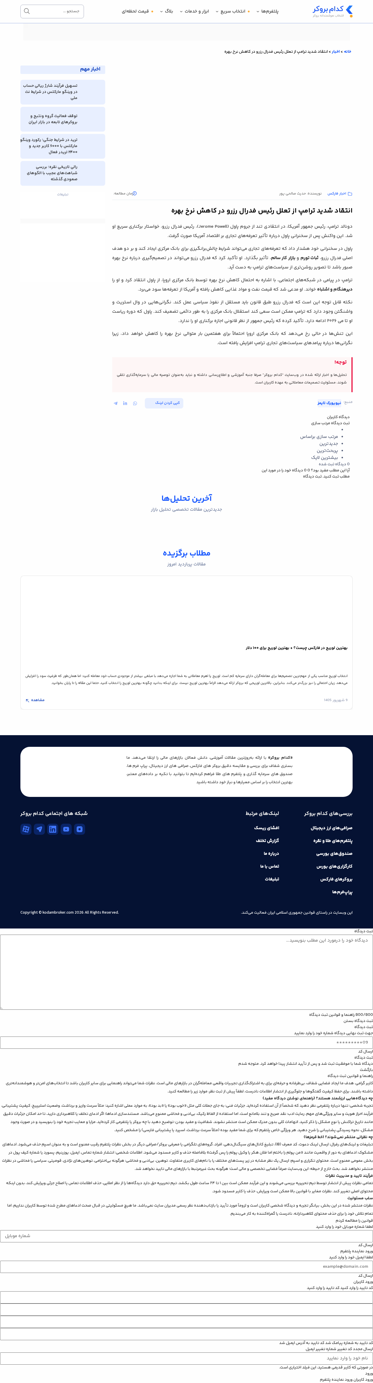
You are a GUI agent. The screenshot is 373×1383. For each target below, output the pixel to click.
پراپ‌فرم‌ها (342, 892)
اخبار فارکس (337, 194)
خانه (347, 52)
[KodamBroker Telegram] (39, 829)
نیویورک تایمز (329, 403)
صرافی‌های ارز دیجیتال (332, 828)
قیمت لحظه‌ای (135, 11)
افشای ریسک (266, 828)
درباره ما (271, 853)
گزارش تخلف (267, 841)
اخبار (336, 52)
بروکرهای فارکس (336, 879)
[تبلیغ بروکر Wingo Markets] (186, 39)
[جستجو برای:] (52, 11)
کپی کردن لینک (167, 403)
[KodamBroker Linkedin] (52, 829)
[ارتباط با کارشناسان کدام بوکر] (17, 1365)
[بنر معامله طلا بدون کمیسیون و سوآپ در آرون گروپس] (62, 237)
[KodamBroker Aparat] (25, 829)
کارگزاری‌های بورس (334, 866)
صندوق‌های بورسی (334, 853)
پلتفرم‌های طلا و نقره (333, 841)
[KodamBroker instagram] (79, 829)
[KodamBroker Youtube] (66, 829)
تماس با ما (269, 866)
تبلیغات (272, 879)
